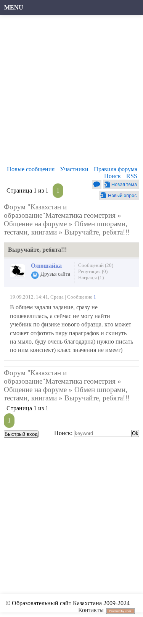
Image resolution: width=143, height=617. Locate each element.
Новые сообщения (31, 169)
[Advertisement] (71, 92)
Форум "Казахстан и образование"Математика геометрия (60, 211)
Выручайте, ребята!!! (97, 232)
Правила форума (115, 169)
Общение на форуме (35, 224)
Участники (74, 169)
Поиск (112, 176)
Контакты (91, 610)
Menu (13, 7)
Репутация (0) (93, 271)
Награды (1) (91, 277)
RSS (131, 176)
